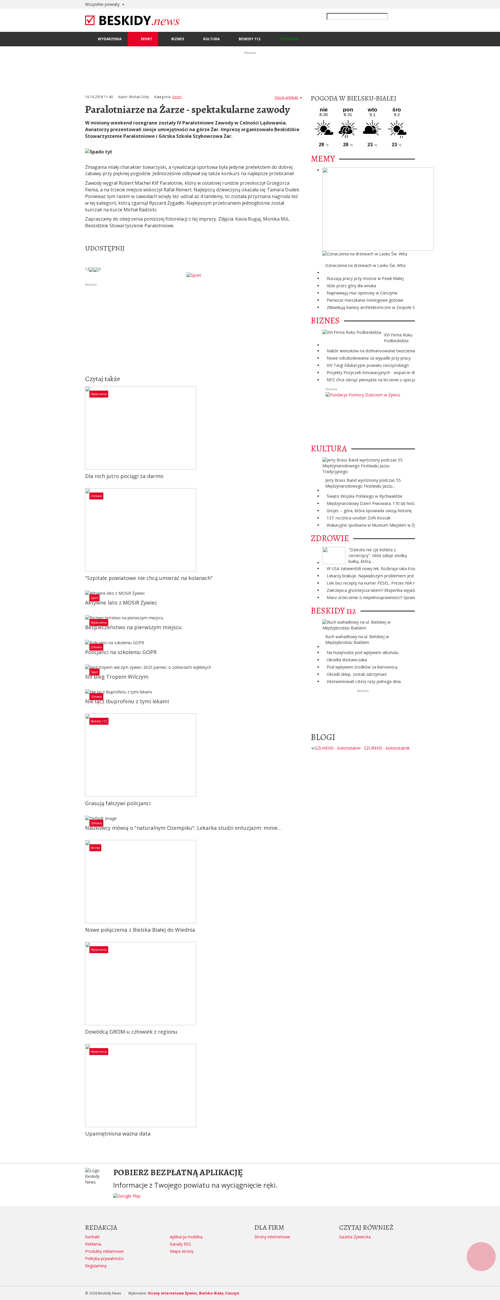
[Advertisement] (193, 327)
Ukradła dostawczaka (347, 659)
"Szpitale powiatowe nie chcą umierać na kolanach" (149, 577)
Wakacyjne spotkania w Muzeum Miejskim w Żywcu (375, 525)
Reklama (93, 1244)
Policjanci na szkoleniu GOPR (121, 652)
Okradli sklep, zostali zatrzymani (357, 674)
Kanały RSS (180, 1244)
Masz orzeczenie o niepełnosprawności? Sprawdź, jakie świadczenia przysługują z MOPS (410, 597)
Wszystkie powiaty (103, 4)
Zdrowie (96, 496)
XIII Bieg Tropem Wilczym (116, 676)
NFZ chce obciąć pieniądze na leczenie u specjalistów (377, 379)
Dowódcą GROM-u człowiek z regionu (131, 1031)
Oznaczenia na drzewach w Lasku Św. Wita (365, 265)
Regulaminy (96, 1265)
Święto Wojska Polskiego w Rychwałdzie (364, 496)
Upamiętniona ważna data (117, 1133)
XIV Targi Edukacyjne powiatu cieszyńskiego (368, 365)
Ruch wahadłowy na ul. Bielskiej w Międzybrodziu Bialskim (357, 639)
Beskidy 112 (99, 721)
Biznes (95, 848)
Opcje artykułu (286, 97)
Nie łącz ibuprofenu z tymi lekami (127, 701)
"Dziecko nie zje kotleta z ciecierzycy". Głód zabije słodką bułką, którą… (377, 555)
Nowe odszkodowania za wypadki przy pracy (369, 358)
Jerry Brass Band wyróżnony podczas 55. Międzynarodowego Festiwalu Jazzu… (363, 483)
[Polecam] (91, 269)
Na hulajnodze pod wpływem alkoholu (362, 652)
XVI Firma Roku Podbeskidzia (398, 337)
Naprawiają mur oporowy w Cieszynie (362, 293)
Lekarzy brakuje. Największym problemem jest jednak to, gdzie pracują (393, 575)
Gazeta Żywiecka (355, 1236)
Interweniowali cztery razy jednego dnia (364, 681)
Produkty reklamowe (104, 1251)
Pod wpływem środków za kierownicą (362, 667)
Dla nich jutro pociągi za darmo (124, 476)
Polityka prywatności (104, 1258)
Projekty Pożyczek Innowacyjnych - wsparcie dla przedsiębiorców (388, 372)
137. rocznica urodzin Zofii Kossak (359, 518)
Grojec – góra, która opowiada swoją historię (369, 510)
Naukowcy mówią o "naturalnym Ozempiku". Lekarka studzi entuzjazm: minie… (183, 827)
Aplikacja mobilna (186, 1236)
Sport (176, 96)
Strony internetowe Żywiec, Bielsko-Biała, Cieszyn (193, 1293)
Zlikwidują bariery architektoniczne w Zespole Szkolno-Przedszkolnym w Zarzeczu (403, 307)
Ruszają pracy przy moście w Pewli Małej (365, 278)
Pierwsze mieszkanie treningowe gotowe (365, 300)
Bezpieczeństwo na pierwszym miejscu (133, 627)
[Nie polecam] (96, 269)
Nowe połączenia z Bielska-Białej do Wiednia (140, 929)
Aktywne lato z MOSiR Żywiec (121, 602)
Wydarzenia (99, 394)
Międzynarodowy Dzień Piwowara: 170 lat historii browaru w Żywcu (390, 503)
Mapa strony (182, 1251)
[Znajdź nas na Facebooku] (5, 650)
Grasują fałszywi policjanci (117, 803)
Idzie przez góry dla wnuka (351, 285)
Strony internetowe (272, 1236)
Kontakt (92, 1236)
